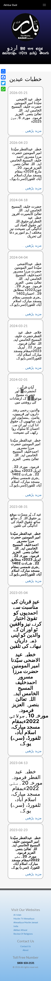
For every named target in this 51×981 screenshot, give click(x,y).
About (25, 950)
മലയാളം (9, 53)
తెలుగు (44, 53)
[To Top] (25, 899)
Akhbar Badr (10, 4)
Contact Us (25, 946)
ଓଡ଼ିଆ (23, 53)
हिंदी (22, 49)
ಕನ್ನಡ (39, 49)
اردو (12, 47)
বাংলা (31, 49)
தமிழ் (33, 53)
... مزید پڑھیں (32, 131)
